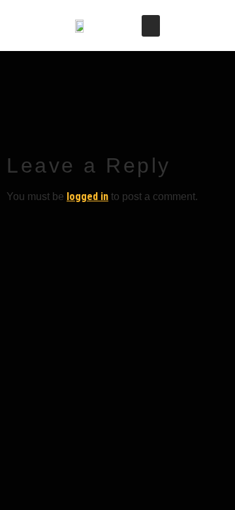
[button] (151, 26)
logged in (87, 196)
